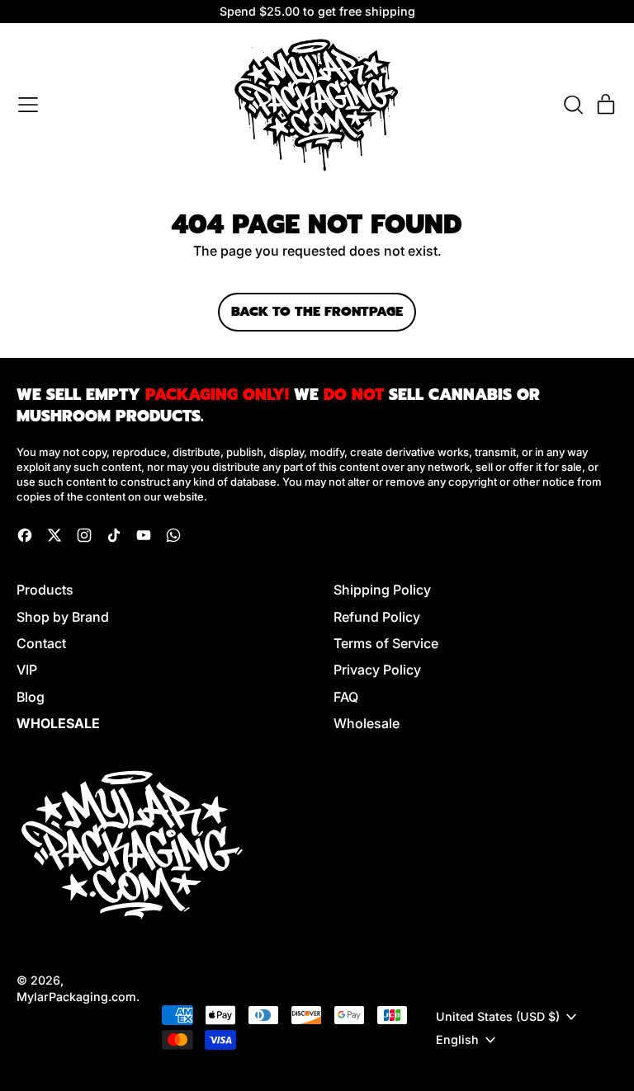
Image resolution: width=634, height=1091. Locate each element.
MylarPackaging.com (76, 997)
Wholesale (367, 723)
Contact (41, 643)
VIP (27, 669)
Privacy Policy (377, 669)
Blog (31, 697)
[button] (572, 104)
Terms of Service (386, 643)
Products (45, 589)
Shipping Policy (382, 589)
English (457, 1039)
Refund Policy (377, 617)
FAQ (346, 697)
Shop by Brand (63, 617)
